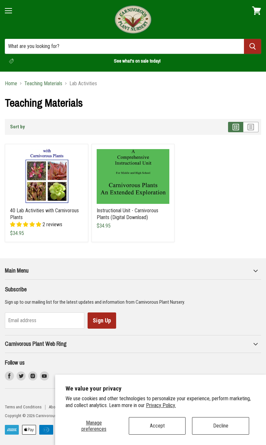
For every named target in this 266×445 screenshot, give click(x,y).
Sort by (17, 127)
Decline (220, 426)
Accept (157, 426)
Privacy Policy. (161, 405)
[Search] (252, 46)
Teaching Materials (43, 84)
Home (11, 84)
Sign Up (102, 320)
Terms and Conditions (23, 406)
